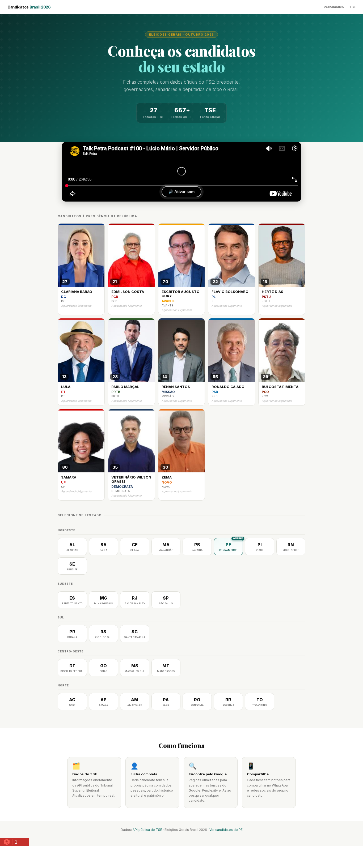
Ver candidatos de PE (226, 830)
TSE (352, 7)
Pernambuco (334, 7)
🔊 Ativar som (181, 191)
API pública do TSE (147, 830)
